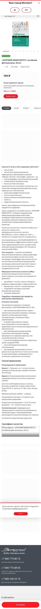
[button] (14, 67)
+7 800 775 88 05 (10, 567)
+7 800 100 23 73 (10, 578)
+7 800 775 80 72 (10, 558)
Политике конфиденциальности (15, 509)
